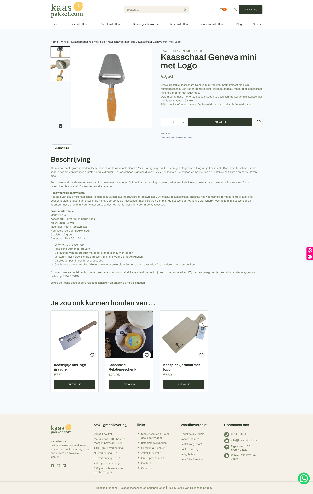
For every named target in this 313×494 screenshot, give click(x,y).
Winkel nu (250, 9)
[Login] (235, 9)
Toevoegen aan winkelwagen (220, 122)
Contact (257, 24)
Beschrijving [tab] (62, 147)
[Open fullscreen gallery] (149, 124)
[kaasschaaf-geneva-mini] (111, 87)
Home (54, 24)
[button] (60, 51)
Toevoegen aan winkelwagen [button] (74, 384)
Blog (239, 24)
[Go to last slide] (60, 48)
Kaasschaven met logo (182, 51)
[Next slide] (60, 126)
